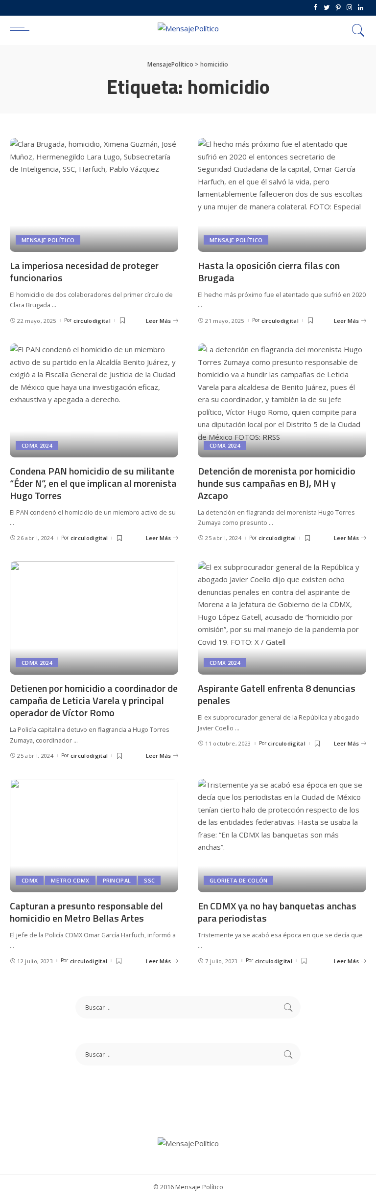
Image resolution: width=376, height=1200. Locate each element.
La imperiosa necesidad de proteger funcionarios (84, 271)
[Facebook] (315, 8)
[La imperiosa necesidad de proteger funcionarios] (94, 194)
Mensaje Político (48, 240)
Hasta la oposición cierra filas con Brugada (269, 271)
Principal (117, 880)
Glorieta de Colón (238, 880)
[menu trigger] (22, 30)
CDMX (30, 880)
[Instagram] (349, 8)
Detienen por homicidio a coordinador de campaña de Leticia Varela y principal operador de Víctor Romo (94, 700)
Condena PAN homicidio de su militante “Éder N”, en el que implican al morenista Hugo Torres (93, 483)
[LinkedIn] (360, 8)
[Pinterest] (338, 8)
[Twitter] (326, 8)
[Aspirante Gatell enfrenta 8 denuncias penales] (282, 618)
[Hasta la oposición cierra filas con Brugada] (282, 194)
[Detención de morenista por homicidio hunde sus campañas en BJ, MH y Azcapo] (282, 400)
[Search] (356, 30)
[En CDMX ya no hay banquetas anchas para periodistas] (282, 835)
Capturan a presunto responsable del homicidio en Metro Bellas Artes (86, 912)
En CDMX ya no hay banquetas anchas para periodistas (277, 912)
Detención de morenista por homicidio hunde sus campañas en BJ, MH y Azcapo (276, 483)
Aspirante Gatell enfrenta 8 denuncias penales (276, 694)
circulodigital (92, 320)
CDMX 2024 (37, 445)
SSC (149, 880)
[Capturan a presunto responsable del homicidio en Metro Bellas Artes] (94, 835)
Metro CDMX (70, 880)
